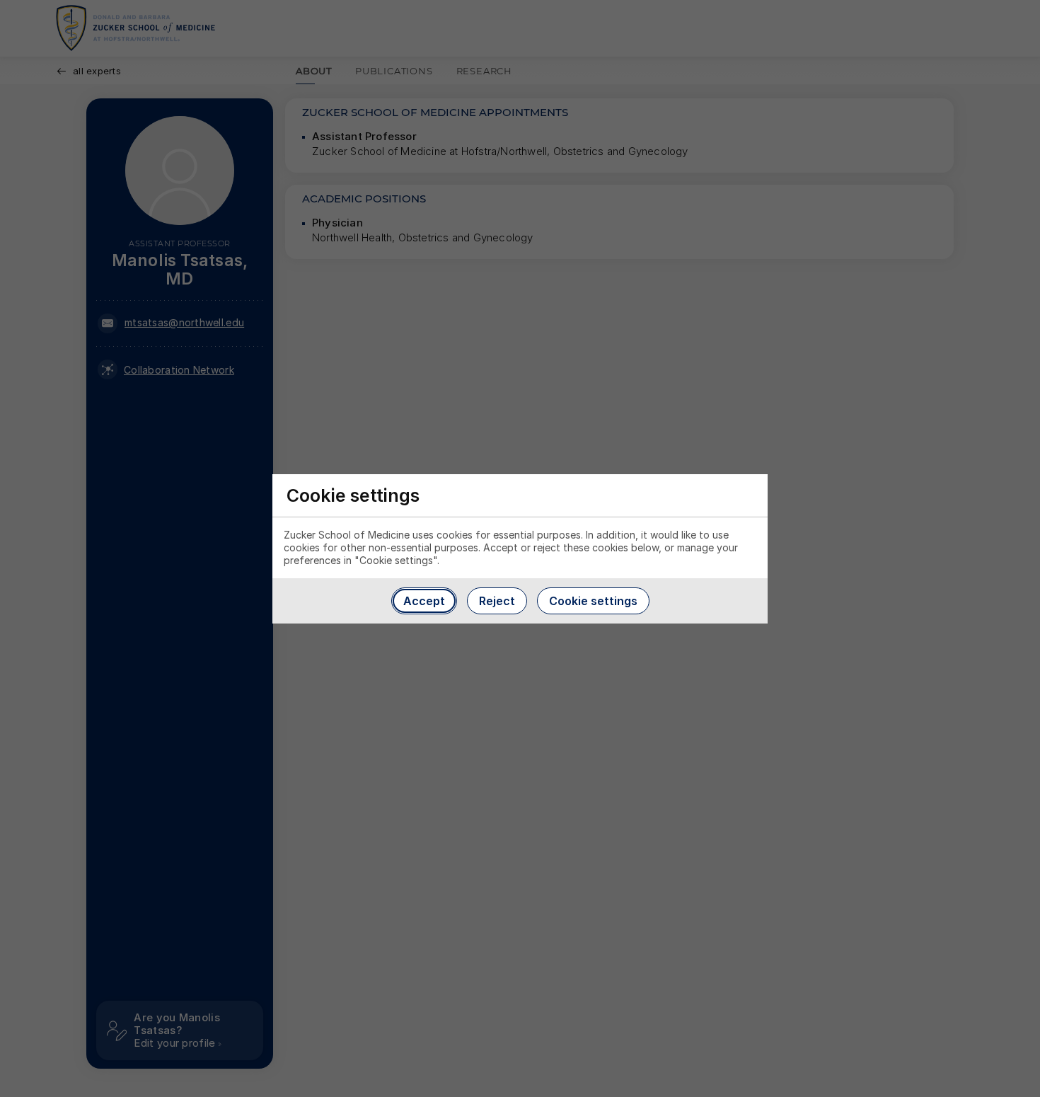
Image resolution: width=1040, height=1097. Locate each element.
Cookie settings (593, 601)
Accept (424, 601)
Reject (497, 601)
